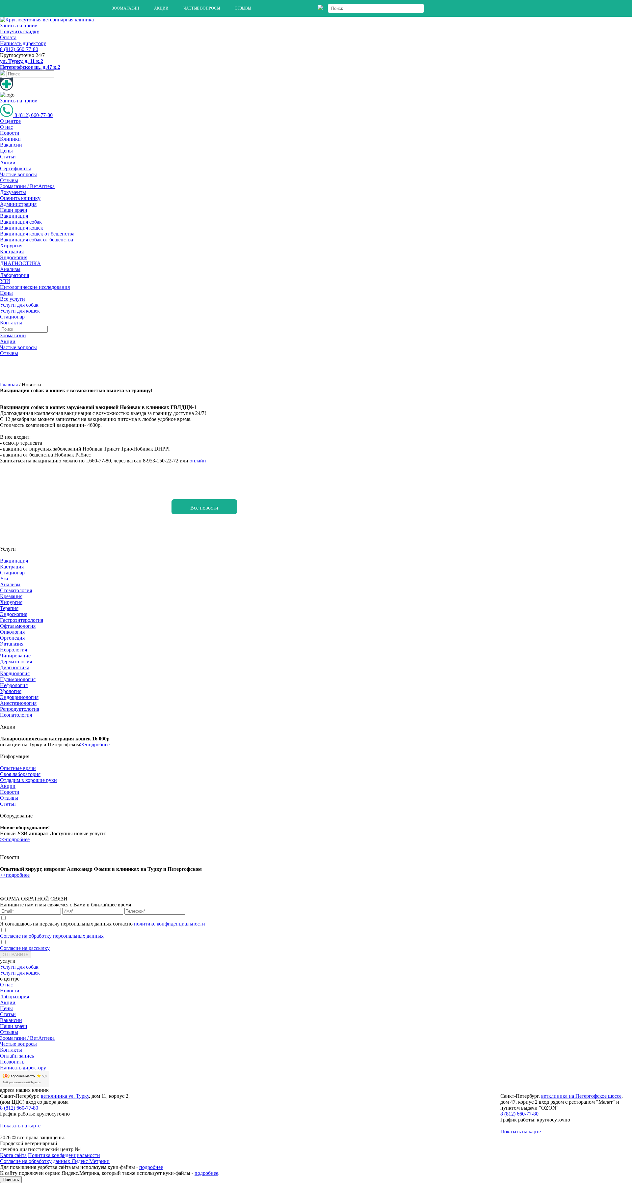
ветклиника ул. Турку (65, 1096)
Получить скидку (19, 31)
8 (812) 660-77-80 (19, 49)
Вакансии (11, 145)
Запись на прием (19, 25)
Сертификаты (15, 168)
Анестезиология (18, 703)
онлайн (198, 460)
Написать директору (23, 43)
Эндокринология (19, 697)
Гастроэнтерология (21, 620)
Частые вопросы (201, 8)
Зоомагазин (125, 8)
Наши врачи (13, 210)
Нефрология (14, 685)
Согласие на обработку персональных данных (52, 936)
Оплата (8, 37)
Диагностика (14, 667)
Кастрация (12, 251)
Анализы (10, 269)
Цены (6, 150)
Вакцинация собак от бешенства (36, 239)
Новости (9, 133)
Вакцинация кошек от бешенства (37, 233)
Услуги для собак (19, 305)
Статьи (8, 156)
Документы (13, 192)
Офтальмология (18, 626)
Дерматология (16, 661)
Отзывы (243, 8)
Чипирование (15, 655)
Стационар (12, 316)
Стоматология (16, 590)
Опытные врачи (18, 768)
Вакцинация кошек (21, 228)
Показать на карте (20, 1125)
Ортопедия (12, 638)
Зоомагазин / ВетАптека (27, 186)
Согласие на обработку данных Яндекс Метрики (55, 1161)
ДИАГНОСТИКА (20, 263)
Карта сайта (13, 1155)
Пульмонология (18, 679)
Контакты (11, 322)
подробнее (151, 1167)
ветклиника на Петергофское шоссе (581, 1096)
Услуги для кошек (20, 311)
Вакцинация (14, 216)
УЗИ (5, 281)
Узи (4, 578)
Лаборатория (14, 275)
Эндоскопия (13, 257)
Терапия (9, 608)
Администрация (18, 204)
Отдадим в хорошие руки (28, 780)
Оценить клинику (20, 198)
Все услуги (12, 299)
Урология (10, 691)
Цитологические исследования (35, 287)
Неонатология (16, 715)
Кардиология (15, 673)
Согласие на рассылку (25, 948)
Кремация (11, 596)
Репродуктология (19, 709)
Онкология (12, 632)
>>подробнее (95, 744)
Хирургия (11, 245)
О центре (10, 121)
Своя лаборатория (20, 774)
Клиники (10, 139)
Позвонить (12, 1062)
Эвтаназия (11, 644)
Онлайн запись (17, 1056)
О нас (6, 127)
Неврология (13, 649)
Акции (161, 8)
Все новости (204, 508)
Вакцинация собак (21, 222)
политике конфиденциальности (169, 923)
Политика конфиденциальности (64, 1155)
